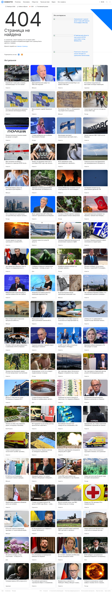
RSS (41, 590)
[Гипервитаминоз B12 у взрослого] (16, 575)
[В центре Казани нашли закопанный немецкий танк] (69, 287)
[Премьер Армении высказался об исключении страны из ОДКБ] (69, 234)
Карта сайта (108, 590)
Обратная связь (99, 590)
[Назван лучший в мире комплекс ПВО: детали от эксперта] (69, 523)
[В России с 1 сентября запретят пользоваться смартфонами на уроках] (69, 313)
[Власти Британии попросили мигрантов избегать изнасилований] (16, 313)
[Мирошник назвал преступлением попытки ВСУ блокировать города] (43, 313)
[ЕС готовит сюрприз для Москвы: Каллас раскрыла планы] (69, 549)
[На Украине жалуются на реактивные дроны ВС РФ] (95, 182)
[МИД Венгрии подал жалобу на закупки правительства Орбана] (16, 287)
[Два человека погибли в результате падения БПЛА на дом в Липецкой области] (16, 156)
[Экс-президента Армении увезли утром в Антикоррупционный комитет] (95, 365)
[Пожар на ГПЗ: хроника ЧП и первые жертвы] (95, 496)
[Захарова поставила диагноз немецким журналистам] (43, 287)
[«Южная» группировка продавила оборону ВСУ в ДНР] (69, 444)
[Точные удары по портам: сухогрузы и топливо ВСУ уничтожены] (16, 234)
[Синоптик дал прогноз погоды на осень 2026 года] (95, 103)
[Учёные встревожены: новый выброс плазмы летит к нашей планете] (95, 575)
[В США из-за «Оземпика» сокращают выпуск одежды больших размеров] (16, 470)
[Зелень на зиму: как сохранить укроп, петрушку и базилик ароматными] (16, 418)
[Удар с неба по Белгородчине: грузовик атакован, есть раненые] (95, 444)
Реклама (14, 590)
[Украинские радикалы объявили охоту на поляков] (16, 496)
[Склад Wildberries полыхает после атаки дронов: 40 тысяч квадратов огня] (69, 182)
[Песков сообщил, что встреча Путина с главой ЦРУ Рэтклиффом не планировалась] (95, 261)
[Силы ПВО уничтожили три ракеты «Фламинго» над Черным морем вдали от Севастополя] (69, 470)
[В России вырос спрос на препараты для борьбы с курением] (16, 182)
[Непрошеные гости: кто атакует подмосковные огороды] (43, 365)
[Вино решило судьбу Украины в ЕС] (43, 103)
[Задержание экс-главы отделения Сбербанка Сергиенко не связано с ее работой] (95, 418)
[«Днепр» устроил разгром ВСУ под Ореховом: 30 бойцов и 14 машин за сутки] (43, 182)
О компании (7, 590)
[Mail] (2, 2)
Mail (3, 590)
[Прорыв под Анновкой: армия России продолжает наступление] (16, 365)
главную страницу (22, 46)
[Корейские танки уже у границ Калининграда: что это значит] (16, 77)
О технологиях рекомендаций (56, 590)
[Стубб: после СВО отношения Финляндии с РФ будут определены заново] (69, 339)
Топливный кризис (42, 6)
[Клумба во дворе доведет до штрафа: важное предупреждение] (69, 261)
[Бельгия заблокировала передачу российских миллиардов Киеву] (16, 103)
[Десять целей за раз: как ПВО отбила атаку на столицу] (69, 496)
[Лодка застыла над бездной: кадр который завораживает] (95, 470)
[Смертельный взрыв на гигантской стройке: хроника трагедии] (16, 444)
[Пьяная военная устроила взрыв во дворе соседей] (16, 129)
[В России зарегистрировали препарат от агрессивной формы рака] (16, 523)
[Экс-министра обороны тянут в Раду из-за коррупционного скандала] (16, 261)
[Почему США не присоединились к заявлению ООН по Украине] (16, 339)
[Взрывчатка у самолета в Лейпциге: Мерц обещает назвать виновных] (69, 575)
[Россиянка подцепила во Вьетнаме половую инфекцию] (95, 77)
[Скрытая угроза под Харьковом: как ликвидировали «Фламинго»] (95, 156)
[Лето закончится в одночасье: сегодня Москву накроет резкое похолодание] (16, 208)
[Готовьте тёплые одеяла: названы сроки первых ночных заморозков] (69, 208)
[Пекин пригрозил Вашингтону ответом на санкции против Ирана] (95, 523)
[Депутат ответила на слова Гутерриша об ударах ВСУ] (16, 392)
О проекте (45, 590)
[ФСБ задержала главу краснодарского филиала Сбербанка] (69, 156)
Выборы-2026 (11, 6)
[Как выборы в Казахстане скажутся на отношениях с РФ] (69, 418)
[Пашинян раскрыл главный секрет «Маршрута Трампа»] (43, 339)
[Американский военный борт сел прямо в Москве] (69, 77)
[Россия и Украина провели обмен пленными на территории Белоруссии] (95, 234)
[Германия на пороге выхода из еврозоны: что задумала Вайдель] (69, 392)
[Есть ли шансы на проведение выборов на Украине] (43, 549)
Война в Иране (23, 6)
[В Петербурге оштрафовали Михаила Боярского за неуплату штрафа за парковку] (95, 549)
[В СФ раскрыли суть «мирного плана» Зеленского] (43, 523)
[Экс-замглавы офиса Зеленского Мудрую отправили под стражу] (69, 365)
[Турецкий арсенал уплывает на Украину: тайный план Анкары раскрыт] (95, 208)
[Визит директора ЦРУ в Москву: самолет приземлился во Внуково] (43, 208)
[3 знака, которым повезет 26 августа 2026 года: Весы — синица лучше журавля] (43, 496)
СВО (32, 6)
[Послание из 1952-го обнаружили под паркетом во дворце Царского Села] (69, 103)
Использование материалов (87, 590)
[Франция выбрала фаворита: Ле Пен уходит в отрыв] (95, 339)
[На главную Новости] (8, 2)
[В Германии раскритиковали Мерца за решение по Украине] (95, 392)
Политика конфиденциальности (72, 590)
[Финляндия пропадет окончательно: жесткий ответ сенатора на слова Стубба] (69, 129)
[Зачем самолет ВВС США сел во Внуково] (95, 129)
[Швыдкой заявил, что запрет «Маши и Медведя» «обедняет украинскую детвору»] (43, 470)
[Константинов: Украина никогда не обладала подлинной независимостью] (43, 444)
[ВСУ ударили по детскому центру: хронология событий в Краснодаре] (43, 418)
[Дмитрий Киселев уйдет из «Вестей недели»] (43, 77)
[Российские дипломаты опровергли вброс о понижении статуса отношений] (43, 575)
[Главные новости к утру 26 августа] (43, 234)
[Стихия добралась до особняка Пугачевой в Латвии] (43, 129)
